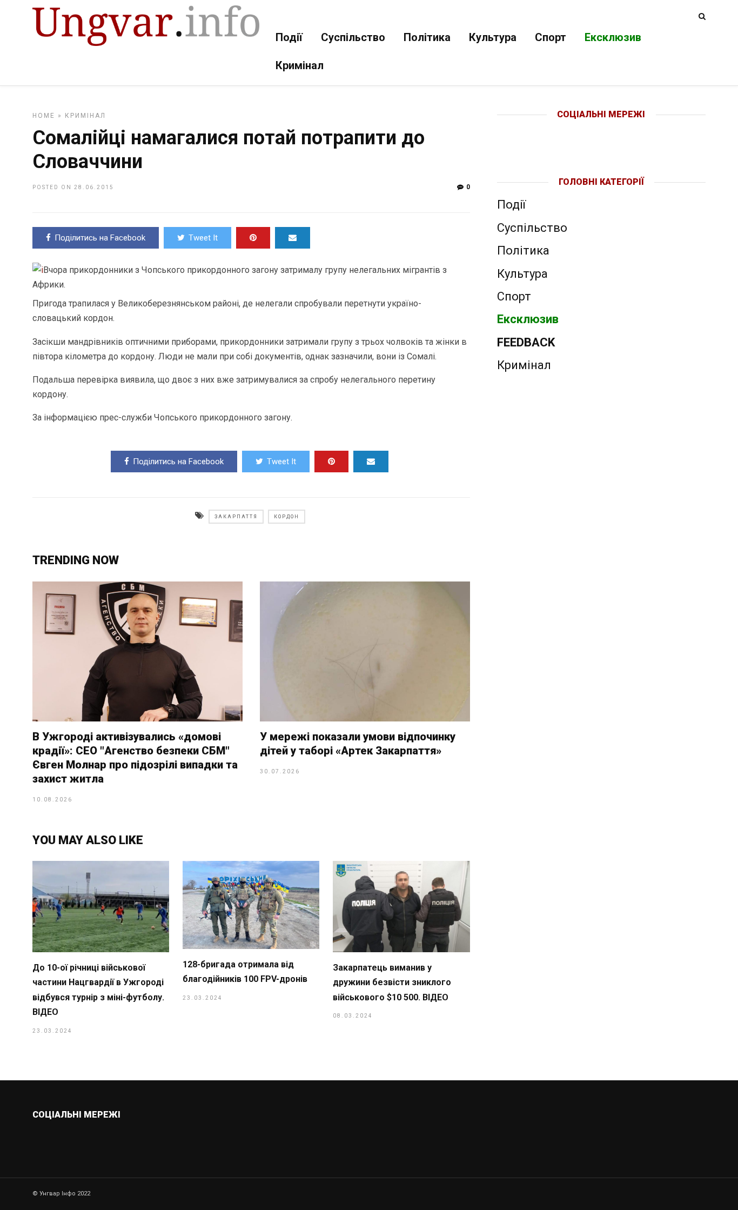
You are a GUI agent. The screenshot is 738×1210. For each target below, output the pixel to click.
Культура (492, 37)
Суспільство (353, 37)
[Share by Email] (292, 238)
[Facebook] (579, 132)
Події (289, 37)
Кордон (286, 516)
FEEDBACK (526, 342)
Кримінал (300, 65)
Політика (427, 37)
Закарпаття (236, 516)
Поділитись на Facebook (100, 238)
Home (43, 115)
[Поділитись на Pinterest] (253, 238)
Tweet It (203, 238)
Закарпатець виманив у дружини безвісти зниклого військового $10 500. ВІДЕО (392, 982)
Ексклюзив (613, 37)
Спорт (550, 37)
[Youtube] (602, 132)
